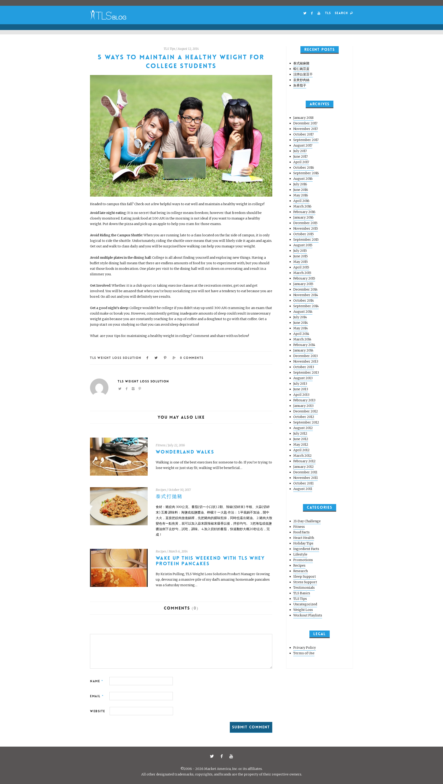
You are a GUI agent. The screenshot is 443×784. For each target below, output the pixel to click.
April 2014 (301, 334)
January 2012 (303, 467)
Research (300, 571)
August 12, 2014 (188, 49)
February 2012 (304, 461)
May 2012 (300, 444)
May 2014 (300, 328)
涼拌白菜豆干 (303, 74)
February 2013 (304, 400)
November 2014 (305, 295)
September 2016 (306, 173)
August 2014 (302, 311)
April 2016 (301, 201)
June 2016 (300, 190)
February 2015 (304, 278)
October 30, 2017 (180, 490)
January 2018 (303, 118)
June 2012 (300, 439)
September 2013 (306, 372)
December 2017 (305, 123)
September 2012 (306, 422)
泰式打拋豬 (169, 496)
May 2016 (300, 195)
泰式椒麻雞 (301, 63)
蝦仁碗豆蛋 (301, 69)
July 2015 (300, 251)
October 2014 (303, 300)
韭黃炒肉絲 (301, 80)
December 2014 (305, 289)
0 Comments (191, 358)
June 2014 (300, 323)
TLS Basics (301, 593)
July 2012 (300, 433)
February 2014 (304, 345)
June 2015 (300, 256)
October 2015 (303, 234)
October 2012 (303, 417)
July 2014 (300, 317)
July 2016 (300, 184)
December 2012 (305, 411)
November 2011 (305, 478)
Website (97, 711)
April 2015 (301, 267)
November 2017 (305, 129)
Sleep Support (304, 576)
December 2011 (305, 472)
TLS (328, 13)
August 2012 (303, 428)
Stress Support (305, 582)
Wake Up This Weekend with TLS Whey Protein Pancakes (210, 561)
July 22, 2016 (176, 445)
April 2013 (301, 395)
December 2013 (305, 356)
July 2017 (300, 151)
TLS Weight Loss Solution (115, 358)
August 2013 (303, 378)
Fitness (160, 445)
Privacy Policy (304, 648)
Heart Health (303, 538)
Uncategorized (305, 604)
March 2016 (302, 206)
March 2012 (302, 456)
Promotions (303, 560)
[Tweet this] (156, 357)
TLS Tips (169, 49)
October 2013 (303, 367)
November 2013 (305, 361)
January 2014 (303, 350)
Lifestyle (300, 554)
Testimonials (304, 588)
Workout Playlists (307, 615)
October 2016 (303, 167)
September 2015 (306, 239)
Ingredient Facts (306, 549)
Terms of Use (303, 653)
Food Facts (301, 532)
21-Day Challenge (307, 521)
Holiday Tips (303, 543)
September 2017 (306, 140)
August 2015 (302, 245)
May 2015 (300, 262)
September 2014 (306, 306)
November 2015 (305, 228)
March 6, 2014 (178, 551)
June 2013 (300, 389)
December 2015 (305, 223)
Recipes (161, 490)
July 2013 (300, 383)
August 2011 (302, 489)
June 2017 (300, 156)
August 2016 (303, 179)
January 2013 (303, 406)
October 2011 (303, 483)
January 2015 (303, 284)
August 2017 (302, 145)
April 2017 (301, 162)
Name (96, 681)
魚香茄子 (299, 85)
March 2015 (302, 273)
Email (97, 696)
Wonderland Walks (185, 452)
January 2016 (303, 217)
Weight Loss (303, 610)
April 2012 (301, 450)
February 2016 (304, 212)
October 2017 (303, 134)
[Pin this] (165, 357)
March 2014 (302, 339)
